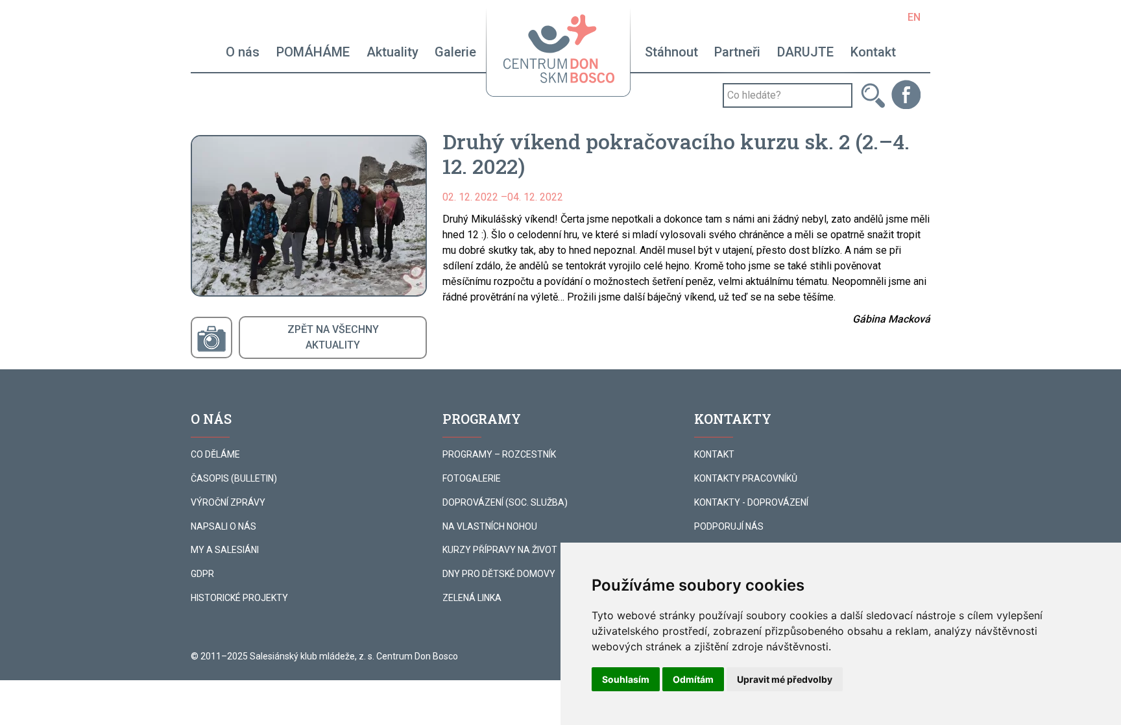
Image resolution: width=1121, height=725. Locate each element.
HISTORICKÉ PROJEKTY (239, 598)
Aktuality (392, 52)
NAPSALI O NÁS (223, 526)
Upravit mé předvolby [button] (784, 679)
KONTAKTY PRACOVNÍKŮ (745, 478)
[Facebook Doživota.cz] (906, 94)
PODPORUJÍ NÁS (729, 526)
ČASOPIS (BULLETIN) (234, 478)
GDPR (202, 574)
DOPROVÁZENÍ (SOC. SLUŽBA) (505, 502)
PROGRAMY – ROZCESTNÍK (499, 454)
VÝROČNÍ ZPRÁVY (228, 502)
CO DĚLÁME (215, 454)
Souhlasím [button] (625, 679)
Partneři (737, 52)
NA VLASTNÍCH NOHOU (489, 526)
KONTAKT (714, 454)
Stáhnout (671, 52)
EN (914, 17)
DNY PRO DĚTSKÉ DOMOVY (498, 574)
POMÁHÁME (313, 52)
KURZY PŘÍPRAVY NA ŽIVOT (499, 550)
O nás (242, 52)
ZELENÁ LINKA (471, 598)
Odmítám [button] (693, 679)
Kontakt (873, 52)
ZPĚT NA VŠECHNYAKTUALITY (333, 337)
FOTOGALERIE (471, 478)
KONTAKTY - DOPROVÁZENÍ (751, 502)
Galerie (455, 52)
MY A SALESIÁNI (225, 550)
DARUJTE (805, 52)
